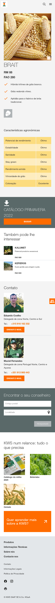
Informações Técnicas (15, 547)
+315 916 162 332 (20, 323)
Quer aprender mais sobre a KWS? (22, 521)
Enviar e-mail (14, 329)
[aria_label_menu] (50, 4)
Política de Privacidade (14, 573)
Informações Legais (13, 569)
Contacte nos (11, 556)
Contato (7, 564)
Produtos (9, 542)
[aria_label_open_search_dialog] (44, 4)
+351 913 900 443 (20, 372)
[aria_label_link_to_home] (4, 4)
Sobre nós (9, 551)
